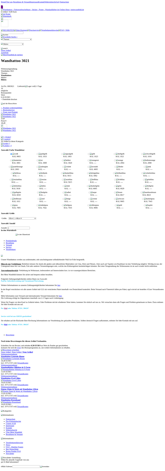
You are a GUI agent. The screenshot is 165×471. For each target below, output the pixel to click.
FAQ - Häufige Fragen (14, 447)
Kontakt (41, 2)
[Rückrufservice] (6, 19)
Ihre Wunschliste (12, 449)
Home (3, 2)
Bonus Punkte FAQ (13, 451)
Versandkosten (22, 363)
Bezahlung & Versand (21, 2)
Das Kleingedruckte (13, 421)
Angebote (4, 53)
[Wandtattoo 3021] (8, 128)
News (8, 445)
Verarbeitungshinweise (14, 443)
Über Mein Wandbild (14, 432)
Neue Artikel (6, 50)
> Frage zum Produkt (9, 112)
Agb (57, 2)
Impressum (34, 2)
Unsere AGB (11, 423)
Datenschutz (64, 2)
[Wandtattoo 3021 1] (8, 114)
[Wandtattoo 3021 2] (8, 116)
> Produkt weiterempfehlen (11, 108)
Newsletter (10, 453)
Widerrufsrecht (50, 2)
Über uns (9, 2)
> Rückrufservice (8, 110)
